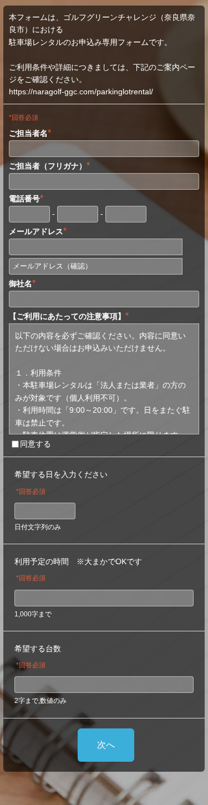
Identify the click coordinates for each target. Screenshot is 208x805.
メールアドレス (38, 231)
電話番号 (26, 198)
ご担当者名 (30, 133)
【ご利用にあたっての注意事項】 (69, 316)
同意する (35, 443)
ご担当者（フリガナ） (49, 165)
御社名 (22, 283)
